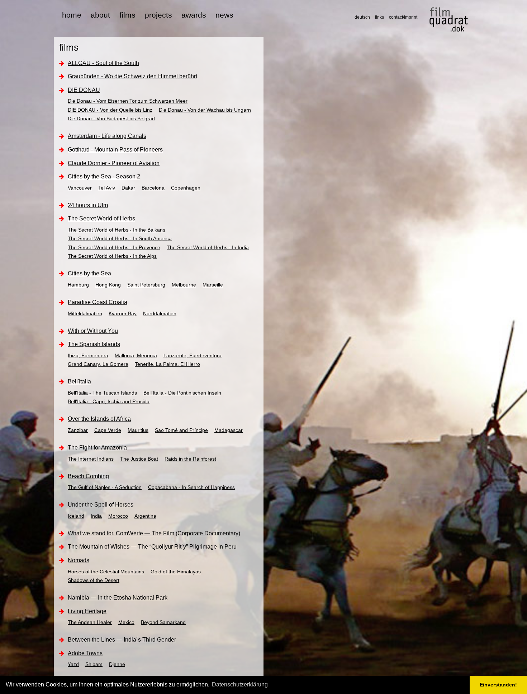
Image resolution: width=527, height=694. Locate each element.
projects (158, 15)
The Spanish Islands (94, 344)
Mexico (126, 622)
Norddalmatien (159, 313)
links (379, 17)
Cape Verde (107, 430)
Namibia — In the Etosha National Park (117, 598)
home (71, 15)
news (224, 15)
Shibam (94, 664)
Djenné (117, 664)
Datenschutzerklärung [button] (240, 684)
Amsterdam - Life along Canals (107, 136)
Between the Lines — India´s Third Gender (122, 640)
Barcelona (153, 188)
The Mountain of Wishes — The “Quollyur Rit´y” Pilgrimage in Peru (152, 547)
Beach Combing (88, 476)
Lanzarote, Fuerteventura (192, 355)
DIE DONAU (84, 90)
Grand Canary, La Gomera (98, 364)
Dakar (128, 188)
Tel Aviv (106, 188)
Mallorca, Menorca (136, 355)
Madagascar (228, 430)
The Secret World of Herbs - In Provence (114, 247)
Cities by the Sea (89, 273)
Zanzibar (78, 430)
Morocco (118, 516)
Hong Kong (108, 285)
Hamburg (78, 285)
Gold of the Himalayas (176, 571)
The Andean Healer (90, 622)
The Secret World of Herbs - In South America (120, 238)
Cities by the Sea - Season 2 (104, 176)
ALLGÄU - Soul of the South (103, 63)
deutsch (362, 17)
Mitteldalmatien (85, 313)
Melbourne (184, 285)
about (100, 15)
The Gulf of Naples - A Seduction (105, 487)
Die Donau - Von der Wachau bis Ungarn (205, 110)
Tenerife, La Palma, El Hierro (167, 364)
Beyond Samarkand (163, 622)
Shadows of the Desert (93, 580)
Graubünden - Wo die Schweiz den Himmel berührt (132, 76)
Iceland (76, 516)
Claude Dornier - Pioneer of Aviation (114, 163)
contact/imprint (403, 17)
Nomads (78, 560)
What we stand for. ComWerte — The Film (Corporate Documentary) (154, 533)
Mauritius (138, 430)
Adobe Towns (85, 653)
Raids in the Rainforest (190, 459)
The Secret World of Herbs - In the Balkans (116, 230)
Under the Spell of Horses (100, 505)
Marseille (213, 285)
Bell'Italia (79, 381)
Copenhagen (185, 188)
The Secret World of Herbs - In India (208, 247)
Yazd (73, 664)
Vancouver (80, 188)
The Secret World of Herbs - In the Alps (112, 256)
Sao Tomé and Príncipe (181, 430)
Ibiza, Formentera (88, 355)
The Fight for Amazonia (97, 447)
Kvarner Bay (123, 313)
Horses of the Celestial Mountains (106, 571)
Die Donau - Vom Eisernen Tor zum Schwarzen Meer (127, 101)
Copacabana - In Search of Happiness (191, 487)
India (96, 516)
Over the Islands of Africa (99, 419)
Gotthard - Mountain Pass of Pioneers (115, 149)
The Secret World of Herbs (101, 218)
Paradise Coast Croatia (97, 302)
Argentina (145, 516)
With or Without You (93, 331)
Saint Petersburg (146, 285)
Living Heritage (87, 611)
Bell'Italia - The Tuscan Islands (102, 393)
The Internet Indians (91, 459)
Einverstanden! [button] (498, 685)
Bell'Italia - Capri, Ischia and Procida (108, 401)
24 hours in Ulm (88, 205)
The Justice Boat (139, 459)
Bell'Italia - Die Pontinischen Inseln (182, 393)
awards (193, 15)
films (127, 15)
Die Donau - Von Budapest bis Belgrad (111, 118)
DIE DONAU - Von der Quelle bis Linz (110, 110)
